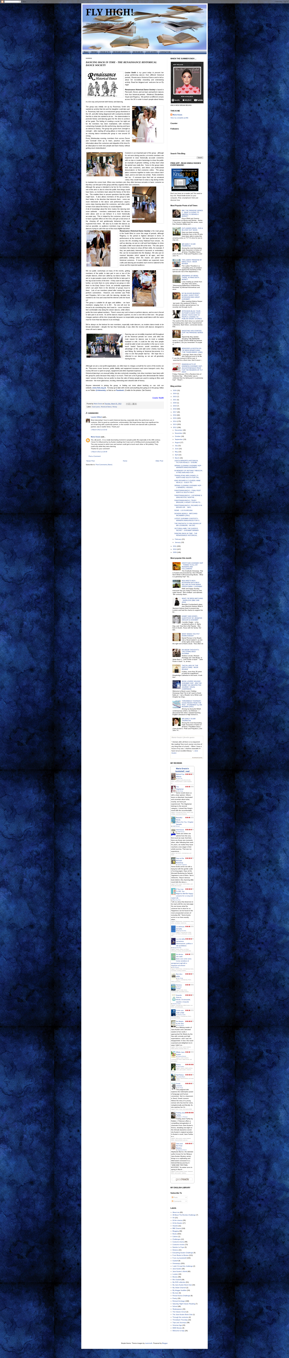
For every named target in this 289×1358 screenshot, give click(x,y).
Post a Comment (95, 456)
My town (175, 1293)
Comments (177, 1201)
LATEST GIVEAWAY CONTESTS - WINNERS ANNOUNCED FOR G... (187, 519)
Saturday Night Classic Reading (183, 1304)
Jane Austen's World (179, 1271)
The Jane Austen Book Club (182, 1314)
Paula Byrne (181, 1025)
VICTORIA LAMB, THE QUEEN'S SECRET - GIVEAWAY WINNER (186, 529)
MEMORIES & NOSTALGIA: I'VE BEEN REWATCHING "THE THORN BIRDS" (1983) (192, 350)
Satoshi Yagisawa (182, 864)
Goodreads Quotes (197, 757)
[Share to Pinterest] (136, 404)
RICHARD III (138, 52)
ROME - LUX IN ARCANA (183, 510)
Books (174, 1234)
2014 (175, 421)
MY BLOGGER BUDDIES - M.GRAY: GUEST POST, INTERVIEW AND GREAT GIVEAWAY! (191, 296)
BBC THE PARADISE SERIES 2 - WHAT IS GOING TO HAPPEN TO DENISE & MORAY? (192, 213)
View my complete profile (179, 118)
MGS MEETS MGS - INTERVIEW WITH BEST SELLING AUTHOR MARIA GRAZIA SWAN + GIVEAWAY (192, 583)
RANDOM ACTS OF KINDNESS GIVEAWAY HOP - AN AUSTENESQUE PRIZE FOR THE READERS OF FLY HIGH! (192, 368)
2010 (175, 549)
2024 (175, 393)
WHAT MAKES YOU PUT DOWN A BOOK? (191, 635)
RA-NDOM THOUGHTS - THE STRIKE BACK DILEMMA (191, 651)
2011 (175, 546)
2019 (175, 406)
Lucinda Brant (181, 1076)
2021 (175, 400)
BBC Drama (176, 1228)
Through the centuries (180, 1317)
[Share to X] (131, 404)
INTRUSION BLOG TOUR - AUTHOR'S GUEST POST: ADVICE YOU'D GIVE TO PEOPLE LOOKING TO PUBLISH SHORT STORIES (192, 315)
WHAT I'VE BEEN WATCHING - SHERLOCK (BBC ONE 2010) (192, 600)
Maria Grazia (95, 437)
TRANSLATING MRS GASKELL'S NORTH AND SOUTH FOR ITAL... (187, 476)
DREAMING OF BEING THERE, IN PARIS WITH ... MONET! (191, 277)
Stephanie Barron (182, 1149)
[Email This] (127, 404)
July (176, 445)
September (179, 439)
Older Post (159, 461)
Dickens (175, 1250)
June (177, 449)
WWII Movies (177, 1328)
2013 (175, 424)
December (179, 430)
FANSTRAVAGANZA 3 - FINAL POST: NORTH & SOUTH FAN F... (187, 491)
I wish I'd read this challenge (182, 1266)
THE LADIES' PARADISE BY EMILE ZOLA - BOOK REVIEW (192, 262)
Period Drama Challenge (181, 1296)
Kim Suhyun (176, 967)
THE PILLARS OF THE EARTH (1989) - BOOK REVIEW (190, 667)
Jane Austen (181, 1066)
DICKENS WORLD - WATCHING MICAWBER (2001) (185, 514)
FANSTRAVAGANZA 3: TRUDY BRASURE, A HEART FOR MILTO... (188, 501)
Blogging (175, 1231)
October (178, 436)
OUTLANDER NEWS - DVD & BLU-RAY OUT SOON (192, 229)
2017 (175, 412)
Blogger (165, 1343)
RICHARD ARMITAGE (121, 52)
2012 (175, 427)
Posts (175, 1197)
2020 (175, 403)
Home (86, 52)
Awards (175, 1226)
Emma (178, 1064)
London (175, 1274)
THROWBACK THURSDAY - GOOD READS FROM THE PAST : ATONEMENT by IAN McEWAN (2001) (192, 703)
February (178, 539)
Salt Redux (180, 1075)
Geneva (179, 985)
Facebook (120, 390)
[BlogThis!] (129, 404)
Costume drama (178, 1242)
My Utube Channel (179, 1287)
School (174, 1306)
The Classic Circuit (179, 1312)
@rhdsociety (101, 390)
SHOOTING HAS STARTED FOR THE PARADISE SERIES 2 (192, 332)
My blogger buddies (179, 1290)
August (177, 442)
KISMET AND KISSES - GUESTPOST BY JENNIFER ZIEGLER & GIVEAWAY (192, 618)
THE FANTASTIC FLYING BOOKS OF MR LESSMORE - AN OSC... (187, 524)
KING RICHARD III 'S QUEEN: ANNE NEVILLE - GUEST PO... (187, 481)
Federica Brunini (182, 1056)
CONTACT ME (165, 52)
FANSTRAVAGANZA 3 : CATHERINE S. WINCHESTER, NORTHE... (188, 496)
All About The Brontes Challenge (184, 1215)
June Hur (180, 778)
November (179, 433)
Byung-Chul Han (182, 930)
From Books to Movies (180, 1255)
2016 (175, 415)
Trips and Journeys (179, 1322)
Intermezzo (180, 830)
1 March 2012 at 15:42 (99, 430)
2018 (175, 409)
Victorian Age (177, 1325)
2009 (175, 552)
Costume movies (178, 1244)
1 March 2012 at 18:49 (99, 452)
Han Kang (180, 791)
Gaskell (175, 1261)
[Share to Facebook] (133, 404)
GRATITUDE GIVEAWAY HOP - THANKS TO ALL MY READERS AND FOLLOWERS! (192, 566)
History (114, 407)
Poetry (174, 1298)
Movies (175, 1277)
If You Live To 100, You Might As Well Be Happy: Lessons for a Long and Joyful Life (182, 893)
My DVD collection (178, 1282)
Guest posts (96, 407)
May (176, 452)
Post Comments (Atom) (104, 464)
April (176, 455)
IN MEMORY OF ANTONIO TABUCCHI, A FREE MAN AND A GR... (188, 471)
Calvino (175, 1236)
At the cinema (177, 1220)
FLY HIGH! (110, 12)
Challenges (176, 1239)
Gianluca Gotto (177, 1003)
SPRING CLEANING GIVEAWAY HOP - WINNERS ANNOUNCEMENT (188, 466)
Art (173, 1218)
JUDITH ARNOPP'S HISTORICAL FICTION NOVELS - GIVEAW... (186, 461)
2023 (175, 396)
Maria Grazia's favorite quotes (183, 737)
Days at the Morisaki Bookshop (180, 860)
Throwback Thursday (180, 1320)
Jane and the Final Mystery (179, 1146)
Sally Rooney (176, 826)
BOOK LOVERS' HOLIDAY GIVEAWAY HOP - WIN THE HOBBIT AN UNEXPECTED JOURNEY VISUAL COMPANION (192, 685)
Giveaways (176, 1263)
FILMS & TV (105, 52)
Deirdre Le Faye (178, 1247)
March (177, 458)
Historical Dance (106, 407)
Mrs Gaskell (176, 1279)
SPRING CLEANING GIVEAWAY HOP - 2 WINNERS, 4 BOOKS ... (188, 486)
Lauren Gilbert (96, 417)
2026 (175, 390)
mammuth (148, 1343)
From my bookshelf (179, 1258)
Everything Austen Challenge (182, 1253)
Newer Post (90, 461)
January (178, 542)
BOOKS (94, 52)
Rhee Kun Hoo (177, 900)
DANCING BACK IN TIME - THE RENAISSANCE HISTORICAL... (186, 534)
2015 (175, 418)
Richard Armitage (178, 1301)
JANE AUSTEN (151, 52)
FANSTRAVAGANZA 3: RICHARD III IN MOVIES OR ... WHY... (188, 506)
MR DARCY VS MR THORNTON (189, 245)
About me (175, 1212)
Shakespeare (177, 1309)
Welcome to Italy (178, 1331)
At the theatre (177, 1223)
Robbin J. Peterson (183, 1116)
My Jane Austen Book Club (182, 1285)
